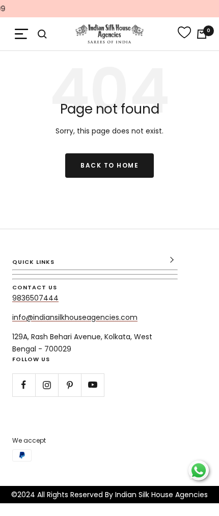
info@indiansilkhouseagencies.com (75, 317)
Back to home (109, 165)
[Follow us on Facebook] (23, 384)
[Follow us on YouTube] (92, 384)
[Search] (42, 34)
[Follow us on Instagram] (46, 384)
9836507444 (35, 298)
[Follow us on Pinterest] (69, 384)
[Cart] (202, 34)
